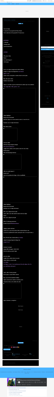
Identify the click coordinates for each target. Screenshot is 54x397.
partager (24, 384)
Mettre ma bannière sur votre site (46, 104)
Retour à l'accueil (20, 342)
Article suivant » (35, 340)
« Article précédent (6, 340)
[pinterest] (30, 0)
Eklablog (29, 369)
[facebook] (27, 0)
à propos (29, 384)
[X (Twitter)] (29, 0)
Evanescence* (49, 56)
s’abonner (19, 384)
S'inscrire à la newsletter (7, 349)
